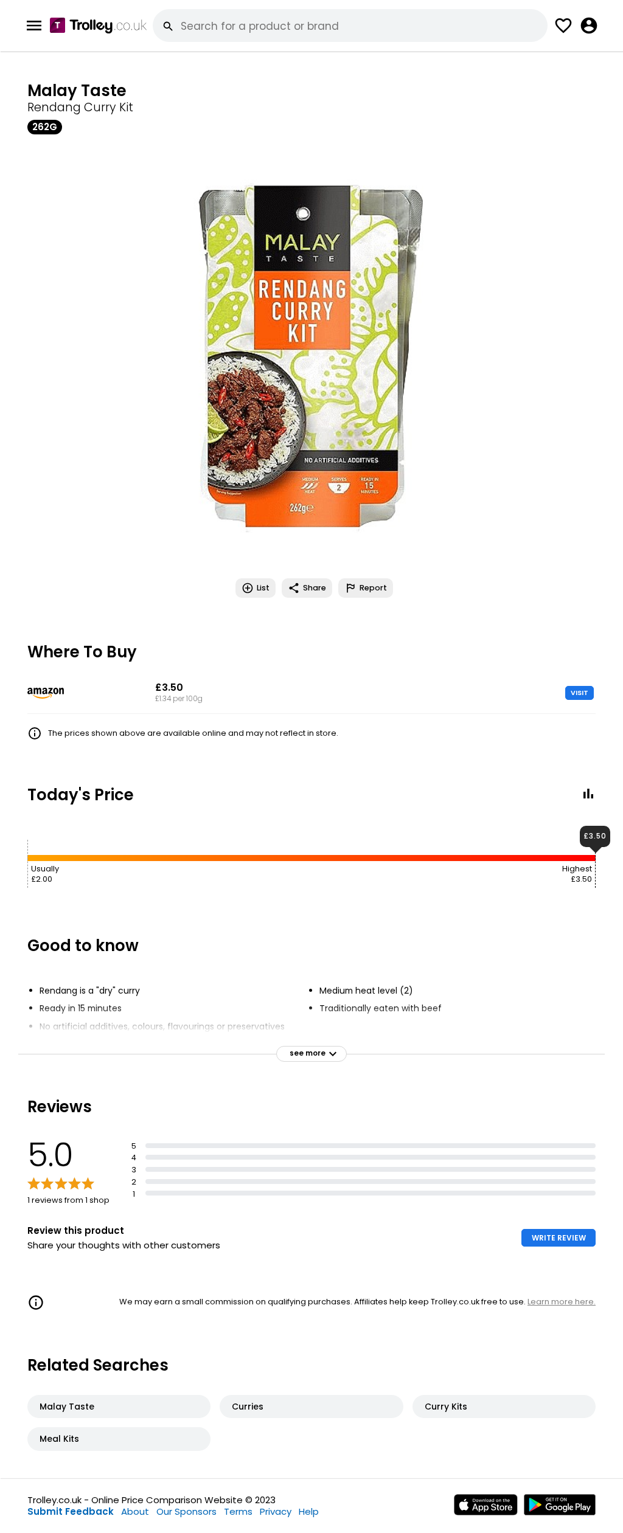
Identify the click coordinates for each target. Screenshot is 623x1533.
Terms (238, 1511)
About (135, 1511)
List (263, 587)
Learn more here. (561, 1301)
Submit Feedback (70, 1511)
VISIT (579, 692)
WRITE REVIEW (559, 1238)
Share (314, 587)
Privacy (275, 1511)
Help (309, 1511)
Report (373, 587)
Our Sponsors (186, 1511)
